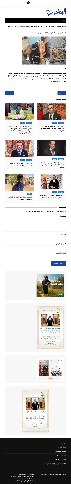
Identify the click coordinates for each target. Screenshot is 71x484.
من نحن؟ (63, 443)
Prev (60, 93)
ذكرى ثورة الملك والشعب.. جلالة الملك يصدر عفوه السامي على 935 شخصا (52, 196)
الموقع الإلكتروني (60, 253)
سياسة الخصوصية (60, 460)
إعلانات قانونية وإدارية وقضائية (56, 464)
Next (10, 93)
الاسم (63, 234)
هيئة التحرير (62, 447)
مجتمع (32, 33)
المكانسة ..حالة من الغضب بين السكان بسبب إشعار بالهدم (20, 198)
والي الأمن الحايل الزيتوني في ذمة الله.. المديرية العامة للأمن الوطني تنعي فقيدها (51, 165)
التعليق (63, 216)
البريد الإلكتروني (60, 244)
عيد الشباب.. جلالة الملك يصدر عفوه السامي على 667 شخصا (21, 164)
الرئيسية (61, 123)
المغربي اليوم (60, 33)
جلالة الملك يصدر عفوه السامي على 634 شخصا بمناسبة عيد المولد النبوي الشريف (52, 128)
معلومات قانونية (61, 455)
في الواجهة (38, 33)
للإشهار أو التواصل (60, 451)
